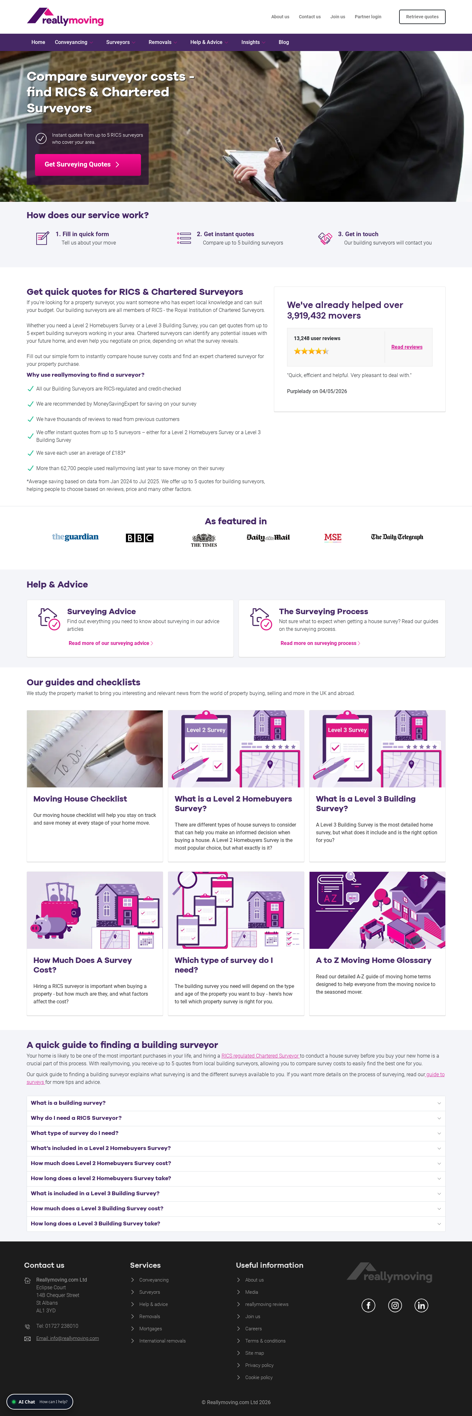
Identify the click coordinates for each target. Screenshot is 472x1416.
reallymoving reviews (267, 1304)
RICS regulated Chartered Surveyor (261, 1056)
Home (38, 42)
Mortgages (150, 1329)
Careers (253, 1329)
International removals (162, 1341)
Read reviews (407, 347)
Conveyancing (154, 1280)
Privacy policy (259, 1365)
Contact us (310, 16)
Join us (337, 16)
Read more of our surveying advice (109, 643)
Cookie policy (259, 1377)
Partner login (368, 16)
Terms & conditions (265, 1341)
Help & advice (153, 1304)
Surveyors (149, 1292)
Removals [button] (160, 42)
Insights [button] (250, 42)
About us (280, 16)
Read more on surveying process (318, 643)
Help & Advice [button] (206, 42)
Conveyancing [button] (71, 42)
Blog (284, 42)
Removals (149, 1316)
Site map (254, 1353)
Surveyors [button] (118, 42)
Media (251, 1292)
